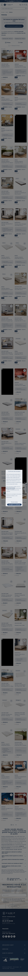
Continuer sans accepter (14, 471)
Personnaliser (14, 502)
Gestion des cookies (10, 488)
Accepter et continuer (14, 504)
